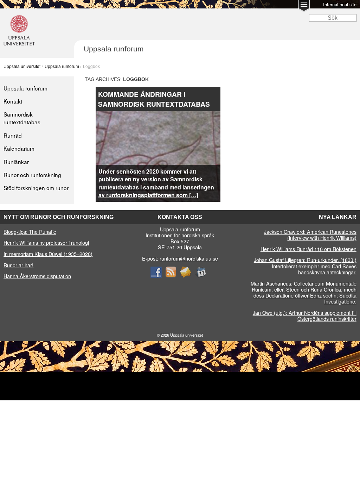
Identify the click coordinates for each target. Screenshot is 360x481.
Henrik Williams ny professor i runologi (46, 242)
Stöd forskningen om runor (36, 188)
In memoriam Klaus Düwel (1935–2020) (48, 253)
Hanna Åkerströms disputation (37, 276)
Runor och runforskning (32, 175)
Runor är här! (18, 265)
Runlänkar (16, 161)
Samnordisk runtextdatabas (22, 118)
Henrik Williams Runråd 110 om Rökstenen (308, 248)
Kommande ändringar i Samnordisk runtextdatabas (154, 99)
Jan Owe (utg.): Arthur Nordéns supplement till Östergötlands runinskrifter (304, 315)
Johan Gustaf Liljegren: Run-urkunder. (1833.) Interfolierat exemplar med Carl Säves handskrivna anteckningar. (305, 266)
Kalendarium (19, 148)
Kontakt (13, 101)
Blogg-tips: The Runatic (30, 231)
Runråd (13, 135)
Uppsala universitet (22, 66)
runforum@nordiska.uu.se (189, 258)
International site (339, 4)
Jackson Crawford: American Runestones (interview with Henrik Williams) (310, 234)
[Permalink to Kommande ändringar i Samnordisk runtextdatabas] (158, 115)
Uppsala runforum (62, 66)
